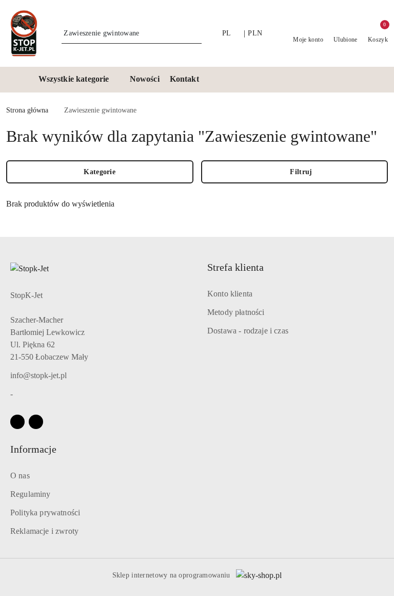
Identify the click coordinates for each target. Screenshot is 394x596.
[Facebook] (17, 422)
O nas (20, 475)
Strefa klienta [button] (235, 267)
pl (226, 33)
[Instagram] (36, 422)
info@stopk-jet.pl (38, 375)
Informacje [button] (33, 449)
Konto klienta (229, 293)
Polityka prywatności (45, 512)
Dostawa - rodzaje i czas (247, 330)
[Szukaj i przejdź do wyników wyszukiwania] (195, 33)
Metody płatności (236, 312)
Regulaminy (30, 494)
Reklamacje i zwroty (44, 531)
